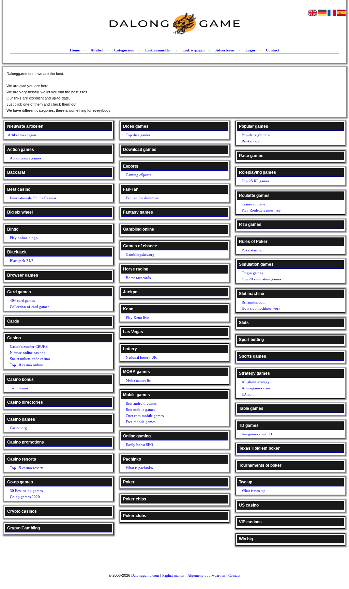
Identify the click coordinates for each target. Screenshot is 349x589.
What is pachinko (139, 468)
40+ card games (22, 300)
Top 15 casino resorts (26, 468)
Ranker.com (251, 141)
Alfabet (97, 50)
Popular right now (256, 135)
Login (250, 50)
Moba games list (138, 380)
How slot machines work (261, 308)
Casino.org (18, 428)
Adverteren (224, 50)
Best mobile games (140, 409)
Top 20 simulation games (261, 279)
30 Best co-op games (26, 491)
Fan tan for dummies (142, 198)
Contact (272, 50)
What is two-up (253, 491)
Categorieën (124, 50)
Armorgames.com (256, 388)
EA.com (248, 394)
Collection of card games (29, 307)
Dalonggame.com (145, 575)
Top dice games (138, 135)
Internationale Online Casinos (33, 198)
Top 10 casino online (26, 365)
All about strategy (256, 382)
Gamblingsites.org (140, 254)
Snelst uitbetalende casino (30, 359)
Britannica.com (253, 302)
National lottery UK (141, 357)
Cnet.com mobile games (145, 416)
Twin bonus (19, 388)
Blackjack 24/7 (21, 261)
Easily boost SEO (139, 445)
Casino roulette (253, 204)
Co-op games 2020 (25, 497)
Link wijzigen (193, 50)
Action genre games (25, 158)
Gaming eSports (138, 175)
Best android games (141, 403)
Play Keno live (137, 317)
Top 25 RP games (255, 181)
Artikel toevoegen (22, 135)
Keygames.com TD (257, 434)
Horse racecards (138, 278)
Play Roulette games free (261, 210)
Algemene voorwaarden (206, 575)
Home (75, 50)
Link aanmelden (158, 50)
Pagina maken (173, 575)
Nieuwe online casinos (27, 353)
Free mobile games (140, 422)
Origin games (252, 273)
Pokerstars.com (253, 250)
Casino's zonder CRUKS (29, 346)
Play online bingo (24, 238)
